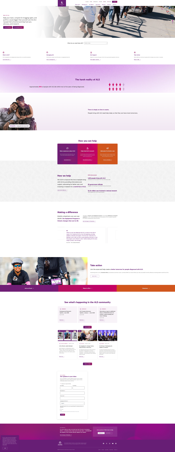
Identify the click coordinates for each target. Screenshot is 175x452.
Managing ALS (84, 4)
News (105, 1)
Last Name (74, 385)
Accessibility (106, 449)
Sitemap (103, 449)
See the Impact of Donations (65, 434)
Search (87, 1)
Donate (114, 1)
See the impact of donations (88, 221)
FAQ (91, 1)
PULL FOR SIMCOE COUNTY (18, 27)
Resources (96, 1)
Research (103, 4)
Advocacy (109, 4)
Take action (94, 276)
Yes (62, 409)
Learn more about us (61, 190)
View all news (87, 327)
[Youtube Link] (112, 443)
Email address (62, 390)
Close (5, 448)
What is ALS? (77, 4)
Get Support (91, 4)
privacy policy (5, 444)
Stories (101, 1)
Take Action (98, 4)
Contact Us (115, 449)
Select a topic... (88, 43)
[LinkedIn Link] (115, 443)
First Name (62, 385)
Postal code (62, 395)
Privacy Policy (111, 449)
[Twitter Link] (106, 443)
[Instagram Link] (109, 443)
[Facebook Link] (103, 443)
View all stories (87, 363)
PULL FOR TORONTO (8, 27)
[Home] (62, 3)
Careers (99, 449)
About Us (114, 4)
